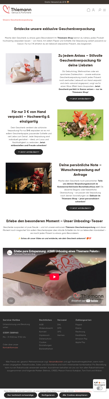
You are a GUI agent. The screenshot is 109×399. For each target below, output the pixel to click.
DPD (59, 328)
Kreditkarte (81, 335)
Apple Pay (80, 342)
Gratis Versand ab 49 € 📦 (57, 2)
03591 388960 (10, 332)
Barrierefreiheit (46, 349)
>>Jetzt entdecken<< (80, 99)
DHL (59, 324)
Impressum (44, 335)
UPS (59, 331)
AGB (41, 324)
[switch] (99, 388)
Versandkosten (56, 362)
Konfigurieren (48, 395)
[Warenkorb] (88, 10)
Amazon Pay (81, 339)
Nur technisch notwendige (20, 395)
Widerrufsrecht (46, 328)
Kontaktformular (10, 347)
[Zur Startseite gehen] (28, 9)
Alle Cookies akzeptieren (75, 395)
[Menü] (104, 9)
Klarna (78, 328)
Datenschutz (45, 339)
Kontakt (43, 331)
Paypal (79, 324)
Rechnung (80, 331)
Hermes (61, 335)
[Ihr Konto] (93, 9)
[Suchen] (99, 9)
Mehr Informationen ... (83, 391)
